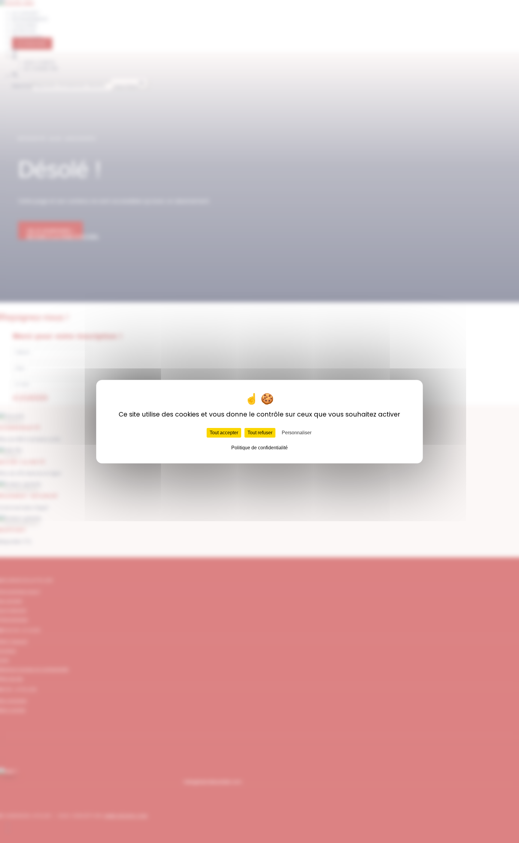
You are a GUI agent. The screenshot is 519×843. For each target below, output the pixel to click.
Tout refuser (259, 432)
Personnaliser (296, 432)
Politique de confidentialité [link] (259, 447)
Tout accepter (224, 432)
